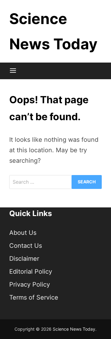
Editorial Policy (30, 271)
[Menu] (13, 71)
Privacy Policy (29, 284)
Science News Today (74, 329)
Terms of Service (33, 297)
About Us (22, 232)
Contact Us (25, 245)
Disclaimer (24, 258)
